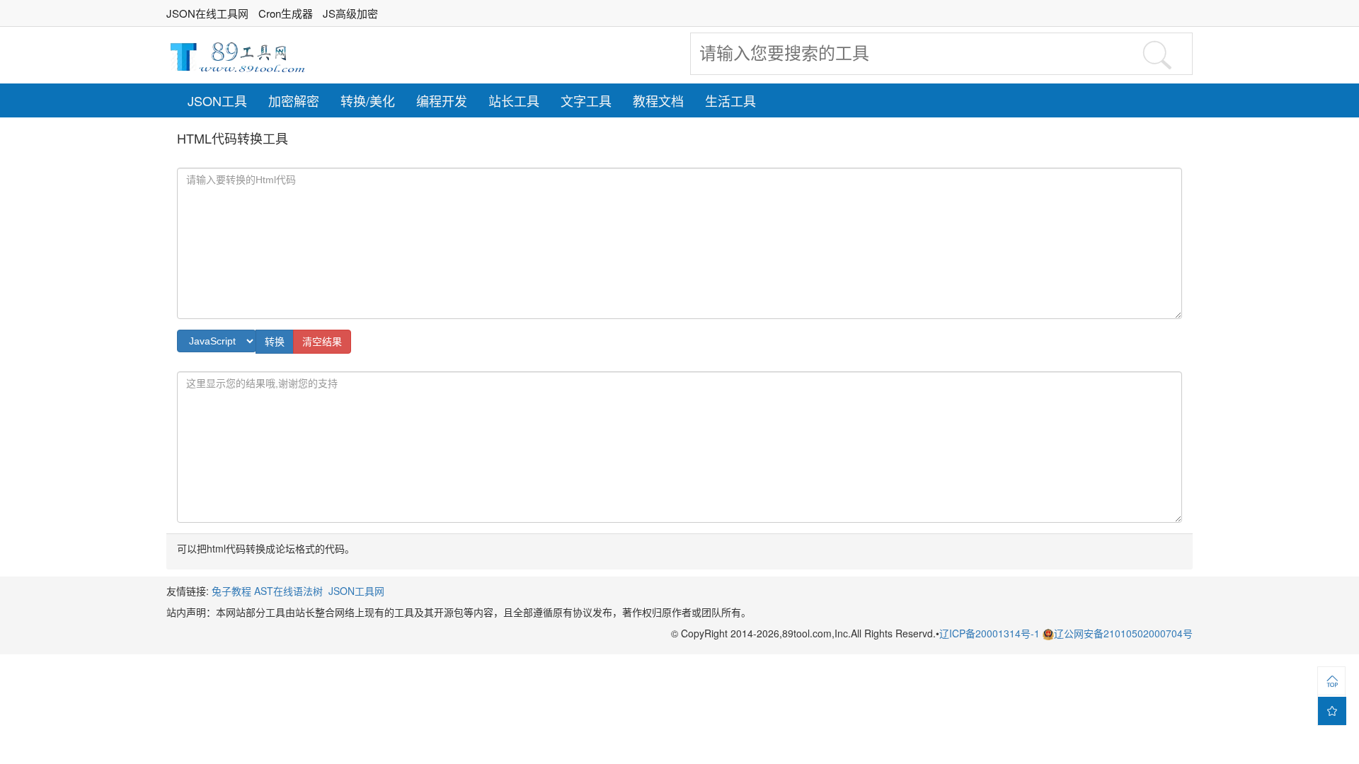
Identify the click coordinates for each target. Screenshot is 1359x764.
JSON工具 (217, 100)
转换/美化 (367, 100)
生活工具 (730, 100)
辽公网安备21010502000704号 (1123, 633)
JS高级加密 (350, 13)
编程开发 (441, 100)
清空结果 (322, 341)
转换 (275, 341)
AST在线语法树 (288, 591)
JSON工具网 (356, 591)
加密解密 (293, 100)
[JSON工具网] (237, 55)
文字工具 (586, 100)
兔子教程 (231, 591)
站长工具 (513, 100)
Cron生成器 (285, 13)
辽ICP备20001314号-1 (991, 633)
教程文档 (658, 100)
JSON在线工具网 (207, 13)
